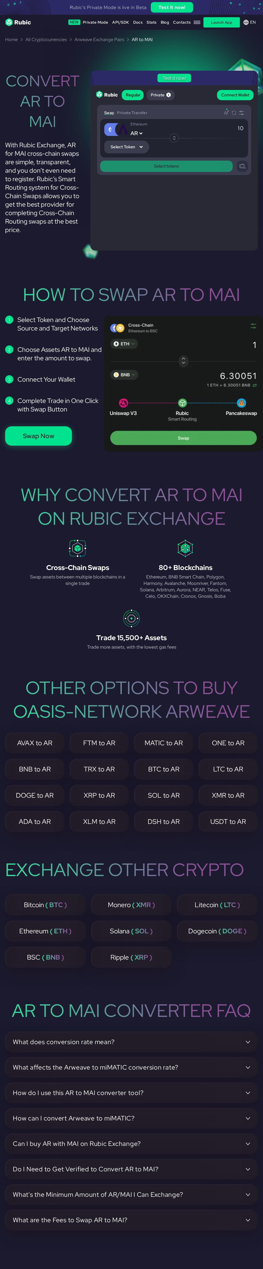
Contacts (182, 22)
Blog (165, 22)
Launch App (221, 22)
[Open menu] (197, 22)
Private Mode (89, 22)
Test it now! (171, 7)
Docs (138, 22)
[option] (131, 7)
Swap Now (38, 436)
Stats (151, 22)
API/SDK (120, 22)
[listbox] (131, 7)
